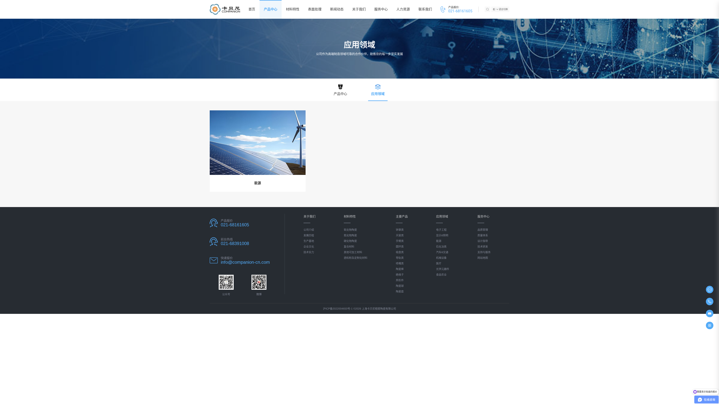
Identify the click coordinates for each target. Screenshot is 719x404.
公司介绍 (309, 229)
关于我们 (359, 9)
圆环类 (400, 246)
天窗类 (400, 235)
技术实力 (309, 252)
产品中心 (270, 9)
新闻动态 (337, 9)
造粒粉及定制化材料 (355, 257)
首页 (251, 9)
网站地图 (482, 257)
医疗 (438, 263)
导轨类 (400, 257)
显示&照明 (442, 235)
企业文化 (309, 246)
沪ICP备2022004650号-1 (338, 308)
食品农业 (441, 274)
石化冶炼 (441, 246)
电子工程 (441, 229)
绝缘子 (400, 274)
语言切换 (503, 9)
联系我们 (425, 9)
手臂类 (400, 240)
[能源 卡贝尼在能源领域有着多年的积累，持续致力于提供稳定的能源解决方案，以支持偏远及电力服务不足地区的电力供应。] (258, 142)
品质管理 (482, 229)
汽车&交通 (442, 252)
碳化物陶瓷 (350, 240)
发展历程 (309, 235)
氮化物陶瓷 (350, 235)
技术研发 (482, 246)
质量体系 (482, 235)
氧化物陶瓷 (350, 229)
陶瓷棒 (400, 268)
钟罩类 (400, 229)
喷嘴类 (400, 263)
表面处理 (314, 9)
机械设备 (441, 257)
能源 (438, 240)
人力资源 (403, 9)
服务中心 (381, 9)
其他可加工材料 (353, 252)
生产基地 (309, 240)
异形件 (400, 280)
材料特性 (292, 9)
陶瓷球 (400, 285)
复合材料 (349, 246)
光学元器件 (442, 268)
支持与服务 (484, 252)
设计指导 (482, 240)
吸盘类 (400, 252)
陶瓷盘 (400, 291)
